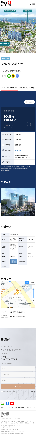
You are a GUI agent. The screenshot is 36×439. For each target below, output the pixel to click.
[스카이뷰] (32, 282)
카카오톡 (13, 76)
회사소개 (3, 408)
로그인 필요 (18, 150)
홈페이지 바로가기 (14, 261)
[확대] (33, 286)
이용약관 (29, 408)
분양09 (6, 3)
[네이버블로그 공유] (9, 76)
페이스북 (7, 403)
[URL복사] (17, 76)
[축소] (33, 300)
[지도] (27, 282)
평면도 (30, 102)
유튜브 (12, 403)
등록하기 (18, 386)
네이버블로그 (2, 403)
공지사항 (10, 408)
